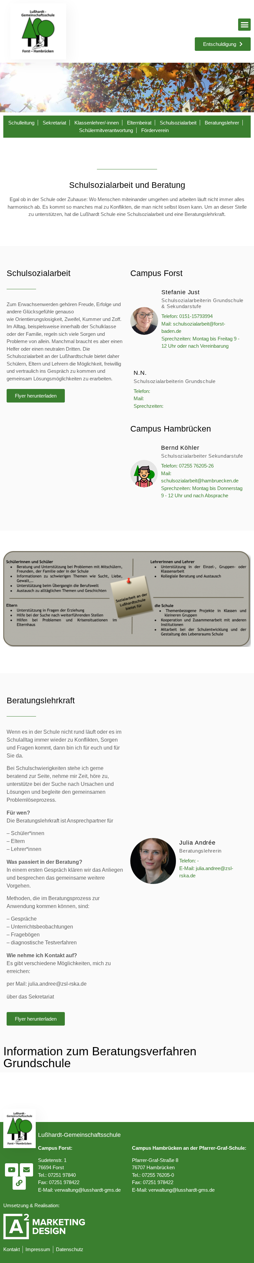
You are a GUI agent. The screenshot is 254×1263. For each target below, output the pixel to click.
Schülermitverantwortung (106, 130)
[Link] (19, 1183)
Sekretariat (54, 122)
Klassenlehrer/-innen (96, 122)
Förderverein (155, 130)
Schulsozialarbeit (178, 122)
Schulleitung (21, 122)
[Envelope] (26, 1169)
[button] (244, 24)
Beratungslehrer (222, 122)
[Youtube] (11, 1169)
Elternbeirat (139, 122)
